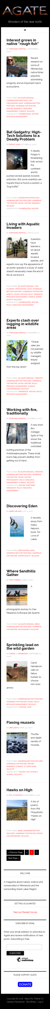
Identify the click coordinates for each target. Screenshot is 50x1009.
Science (22, 111)
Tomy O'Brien (14, 580)
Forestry (39, 378)
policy (9, 305)
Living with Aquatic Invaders (23, 226)
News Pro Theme (32, 999)
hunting (22, 707)
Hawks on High (19, 790)
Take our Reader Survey (25, 912)
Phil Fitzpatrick (16, 795)
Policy (30, 294)
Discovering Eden (22, 506)
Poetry (39, 833)
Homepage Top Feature (26, 106)
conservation (25, 114)
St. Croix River (30, 766)
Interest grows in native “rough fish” (23, 42)
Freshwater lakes (15, 103)
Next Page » (13, 858)
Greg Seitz (14, 728)
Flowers (10, 289)
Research (18, 109)
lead (29, 707)
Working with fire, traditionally (22, 411)
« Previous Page (15, 852)
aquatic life (24, 772)
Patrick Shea (14, 144)
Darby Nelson (15, 511)
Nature (10, 109)
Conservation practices (17, 100)
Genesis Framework (16, 1002)
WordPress (31, 1002)
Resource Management (17, 297)
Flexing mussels (21, 722)
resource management (17, 117)
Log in (40, 1002)
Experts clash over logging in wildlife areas (23, 324)
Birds (37, 624)
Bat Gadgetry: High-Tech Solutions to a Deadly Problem (24, 135)
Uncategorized (13, 389)
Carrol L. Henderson (18, 654)
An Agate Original (26, 98)
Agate (25, 11)
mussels (34, 772)
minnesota (23, 391)
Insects (10, 294)
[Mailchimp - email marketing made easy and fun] (25, 961)
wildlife (30, 111)
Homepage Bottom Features (19, 200)
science (10, 774)
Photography (12, 480)
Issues (21, 203)
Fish (30, 100)
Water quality (24, 556)
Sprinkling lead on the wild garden (23, 646)
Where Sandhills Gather (21, 573)
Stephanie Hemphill (18, 49)
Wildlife (18, 774)
